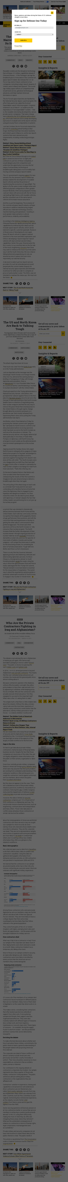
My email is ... (18, 25)
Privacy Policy (18, 46)
